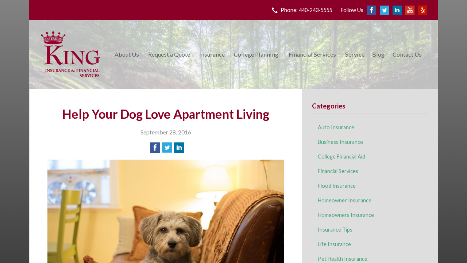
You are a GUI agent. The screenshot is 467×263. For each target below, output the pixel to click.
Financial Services (312, 54)
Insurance (212, 54)
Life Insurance (334, 244)
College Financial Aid (341, 156)
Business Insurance (340, 142)
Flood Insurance (337, 186)
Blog (378, 54)
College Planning (256, 54)
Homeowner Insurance (344, 200)
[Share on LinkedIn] (179, 147)
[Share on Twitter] (167, 147)
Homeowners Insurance (346, 215)
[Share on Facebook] (155, 147)
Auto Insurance (336, 127)
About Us (127, 54)
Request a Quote (169, 54)
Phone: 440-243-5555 (306, 10)
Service (354, 54)
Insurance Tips (335, 229)
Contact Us (407, 54)
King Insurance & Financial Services (70, 54)
